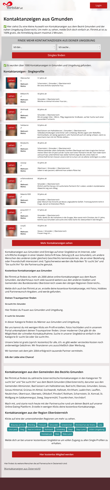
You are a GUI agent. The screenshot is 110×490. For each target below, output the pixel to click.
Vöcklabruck (46, 434)
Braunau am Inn (18, 425)
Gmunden (54, 425)
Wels (57, 434)
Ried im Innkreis (34, 429)
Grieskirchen (67, 425)
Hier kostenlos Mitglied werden (56, 454)
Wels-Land (67, 434)
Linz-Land (13, 429)
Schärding (60, 429)
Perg (22, 429)
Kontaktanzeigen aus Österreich (22, 468)
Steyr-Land (81, 429)
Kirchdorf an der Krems (85, 425)
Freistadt (42, 425)
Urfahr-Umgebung (96, 429)
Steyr (70, 429)
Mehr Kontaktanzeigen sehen (56, 243)
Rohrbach (49, 429)
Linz (100, 425)
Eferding (31, 425)
